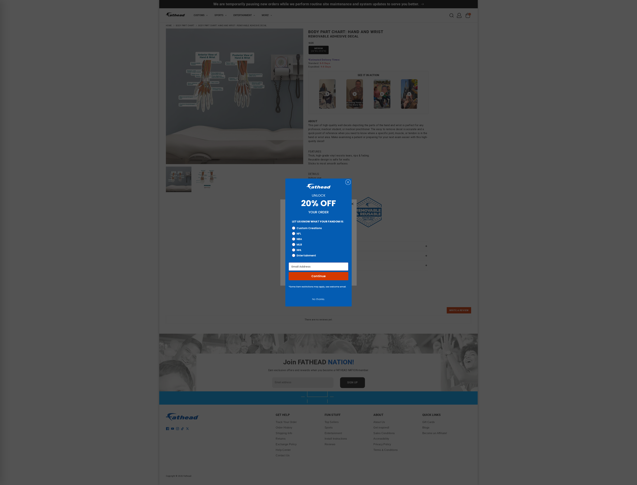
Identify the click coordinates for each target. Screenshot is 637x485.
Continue (318, 276)
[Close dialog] (348, 182)
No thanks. (318, 299)
